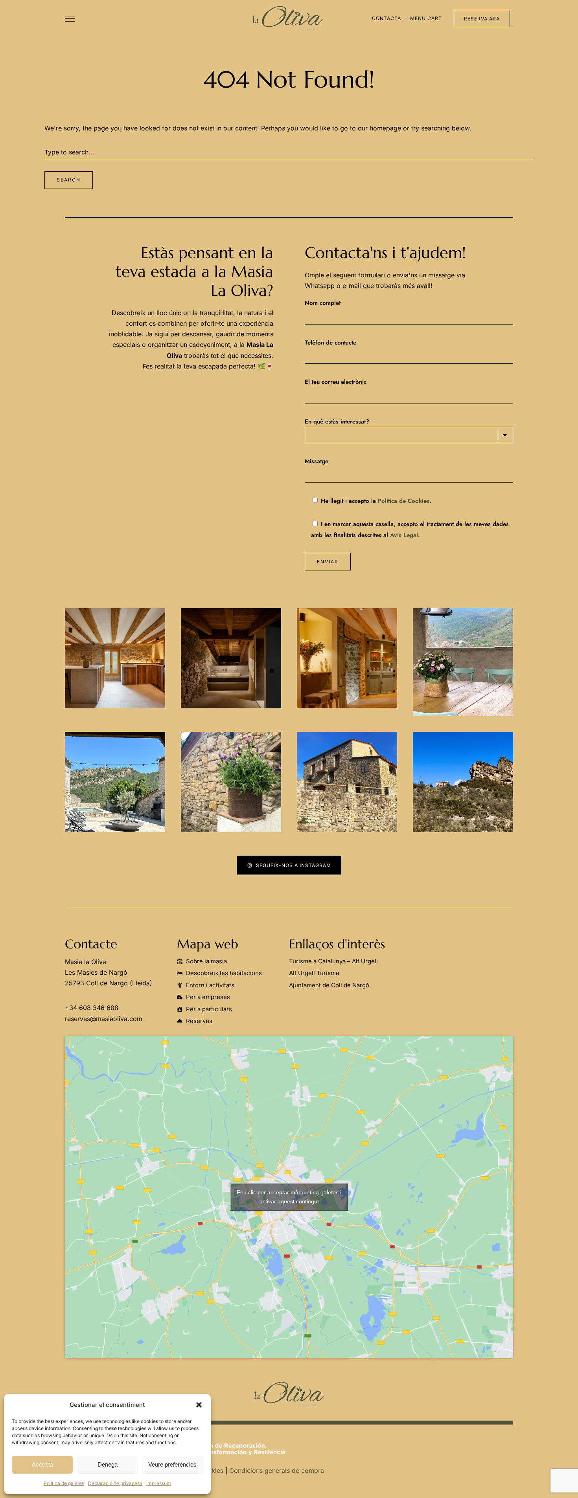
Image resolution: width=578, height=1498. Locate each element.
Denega (108, 1464)
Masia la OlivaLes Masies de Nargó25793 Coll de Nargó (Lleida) (108, 972)
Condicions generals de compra (276, 1470)
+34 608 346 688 (91, 1008)
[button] (199, 1405)
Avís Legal (404, 535)
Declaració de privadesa (115, 1483)
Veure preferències (172, 1464)
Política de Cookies (403, 501)
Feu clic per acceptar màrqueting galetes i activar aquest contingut (289, 1197)
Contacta (386, 18)
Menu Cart (426, 18)
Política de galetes (64, 1483)
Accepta (42, 1464)
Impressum (158, 1483)
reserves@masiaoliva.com (103, 1019)
